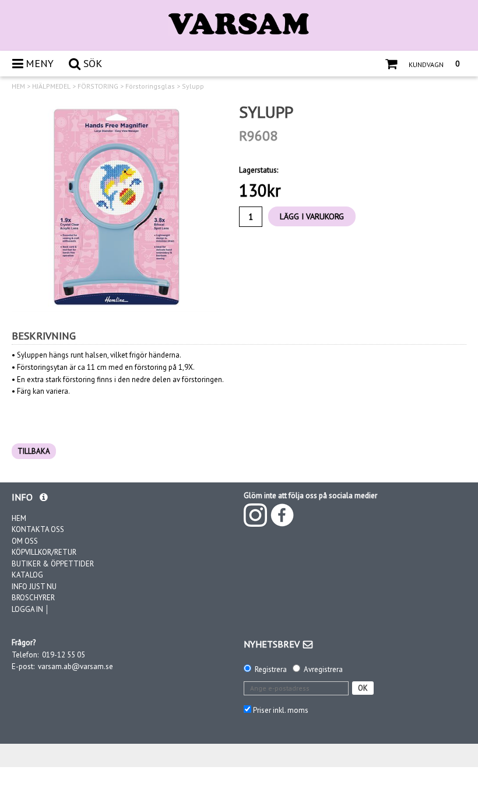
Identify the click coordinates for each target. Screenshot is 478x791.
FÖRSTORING (98, 86)
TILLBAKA (33, 451)
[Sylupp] (117, 207)
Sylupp (193, 86)
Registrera (271, 669)
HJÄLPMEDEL (51, 86)
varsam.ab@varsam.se (75, 666)
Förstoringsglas (150, 86)
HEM (18, 86)
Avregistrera (323, 669)
